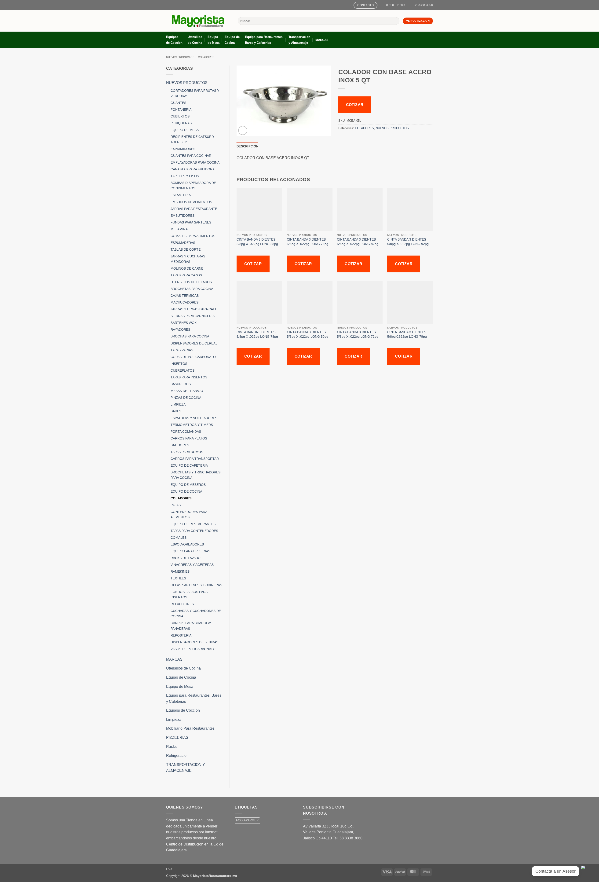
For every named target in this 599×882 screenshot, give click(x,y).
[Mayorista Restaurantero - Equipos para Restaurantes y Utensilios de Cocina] (198, 21)
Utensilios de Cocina (195, 39)
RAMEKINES (180, 571)
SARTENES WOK (184, 323)
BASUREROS (181, 384)
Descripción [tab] (247, 146)
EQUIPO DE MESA (185, 130)
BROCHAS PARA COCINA (190, 336)
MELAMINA (179, 229)
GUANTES (178, 103)
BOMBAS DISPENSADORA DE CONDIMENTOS (193, 185)
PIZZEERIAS (177, 737)
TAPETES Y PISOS (185, 176)
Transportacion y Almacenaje (299, 39)
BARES (176, 411)
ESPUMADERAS (183, 243)
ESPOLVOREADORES (187, 544)
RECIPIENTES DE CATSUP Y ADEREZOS (192, 139)
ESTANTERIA (181, 195)
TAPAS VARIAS (182, 350)
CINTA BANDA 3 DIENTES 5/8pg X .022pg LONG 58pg (257, 242)
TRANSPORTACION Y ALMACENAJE (185, 768)
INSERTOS (179, 364)
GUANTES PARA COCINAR (191, 155)
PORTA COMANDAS (186, 431)
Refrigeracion (177, 756)
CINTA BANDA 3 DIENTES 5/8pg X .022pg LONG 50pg (307, 334)
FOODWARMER (247, 820)
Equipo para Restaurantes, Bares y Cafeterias (264, 39)
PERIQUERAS (181, 123)
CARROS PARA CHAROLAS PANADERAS (191, 625)
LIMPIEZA (178, 404)
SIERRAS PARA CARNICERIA (193, 316)
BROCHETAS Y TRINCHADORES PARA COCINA (195, 474)
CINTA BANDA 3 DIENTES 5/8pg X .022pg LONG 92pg (408, 242)
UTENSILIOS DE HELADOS (191, 282)
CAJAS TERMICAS (185, 295)
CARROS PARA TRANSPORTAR (195, 459)
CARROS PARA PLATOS (189, 438)
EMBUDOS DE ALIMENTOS (191, 202)
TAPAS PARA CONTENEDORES (194, 531)
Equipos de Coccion (174, 39)
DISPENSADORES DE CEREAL (194, 343)
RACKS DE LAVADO (186, 558)
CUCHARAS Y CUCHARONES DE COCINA (196, 613)
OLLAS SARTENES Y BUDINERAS (196, 585)
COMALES (178, 537)
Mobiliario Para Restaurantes (190, 728)
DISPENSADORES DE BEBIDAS (194, 642)
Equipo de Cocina (232, 39)
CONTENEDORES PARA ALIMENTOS (189, 514)
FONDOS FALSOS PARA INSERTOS (189, 594)
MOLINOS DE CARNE (187, 268)
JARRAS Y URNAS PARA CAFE (194, 309)
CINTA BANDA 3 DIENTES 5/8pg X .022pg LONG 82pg (357, 242)
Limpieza (173, 719)
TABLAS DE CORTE (186, 249)
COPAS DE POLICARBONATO (193, 357)
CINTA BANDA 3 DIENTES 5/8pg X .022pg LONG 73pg (307, 242)
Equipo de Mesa (213, 39)
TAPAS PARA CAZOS (186, 275)
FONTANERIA (181, 109)
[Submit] (395, 21)
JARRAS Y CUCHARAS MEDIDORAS (188, 259)
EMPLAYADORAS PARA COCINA (195, 162)
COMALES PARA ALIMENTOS (193, 236)
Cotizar (355, 105)
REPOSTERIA (181, 635)
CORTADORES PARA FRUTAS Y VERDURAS (195, 93)
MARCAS (322, 40)
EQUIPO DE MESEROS (188, 485)
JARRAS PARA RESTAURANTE (194, 209)
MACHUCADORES (184, 302)
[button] (242, 130)
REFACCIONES (182, 604)
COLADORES (206, 57)
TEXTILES (178, 578)
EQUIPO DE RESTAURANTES (193, 524)
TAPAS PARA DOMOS (187, 452)
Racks (171, 747)
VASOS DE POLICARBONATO (193, 649)
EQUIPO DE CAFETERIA (189, 465)
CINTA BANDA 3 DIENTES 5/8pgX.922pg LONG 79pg (407, 334)
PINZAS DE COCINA (186, 397)
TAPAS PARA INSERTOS (189, 377)
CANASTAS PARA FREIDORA (193, 169)
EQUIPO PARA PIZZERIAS (190, 551)
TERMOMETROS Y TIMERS (192, 425)
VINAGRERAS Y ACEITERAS (192, 565)
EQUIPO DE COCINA (186, 491)
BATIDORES (180, 445)
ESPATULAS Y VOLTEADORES (194, 418)
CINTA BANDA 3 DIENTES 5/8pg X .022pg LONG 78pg (257, 334)
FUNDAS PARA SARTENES (191, 222)
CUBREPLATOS (182, 370)
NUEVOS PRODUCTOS (180, 57)
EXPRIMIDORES (183, 149)
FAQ (169, 869)
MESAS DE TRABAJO (187, 391)
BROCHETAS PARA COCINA (192, 289)
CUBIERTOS (180, 116)
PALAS (176, 505)
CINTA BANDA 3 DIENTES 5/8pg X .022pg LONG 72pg (357, 334)
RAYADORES (180, 329)
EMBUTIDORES (182, 215)
